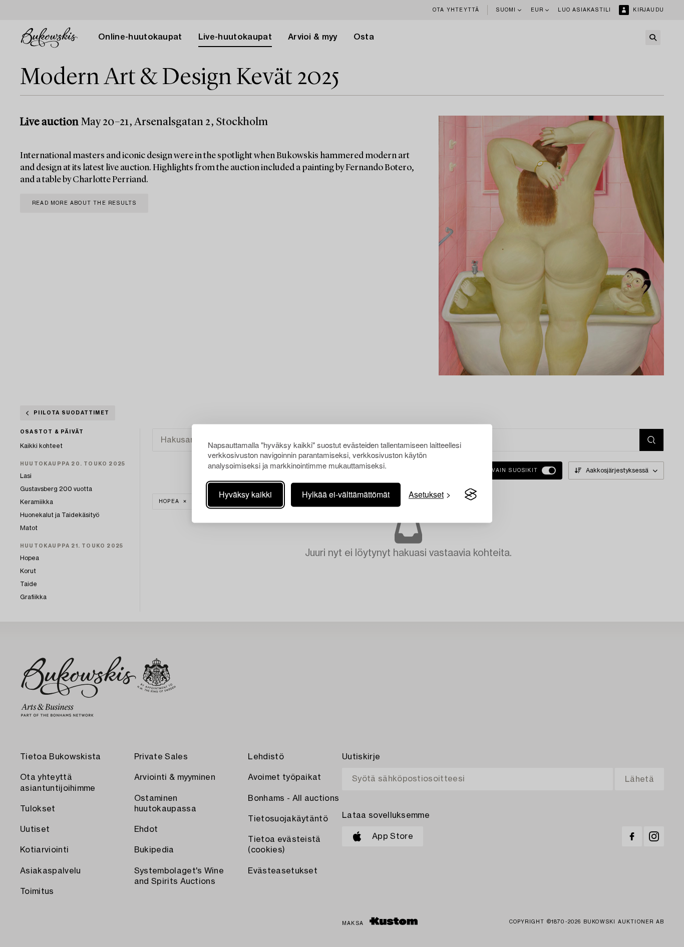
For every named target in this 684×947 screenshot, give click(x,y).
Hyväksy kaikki (245, 494)
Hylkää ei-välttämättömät (346, 494)
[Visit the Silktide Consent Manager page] (471, 495)
